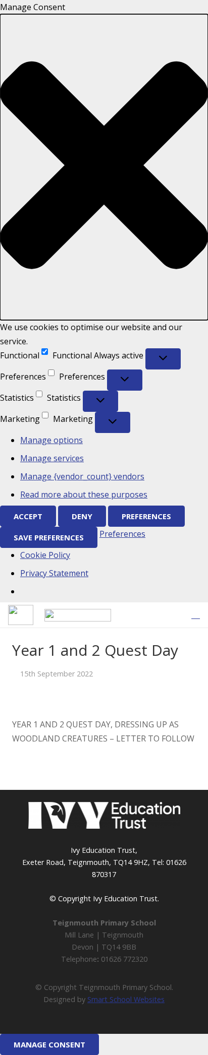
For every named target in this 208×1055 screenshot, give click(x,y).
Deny (82, 516)
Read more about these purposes (83, 494)
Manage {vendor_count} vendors (82, 476)
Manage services (52, 458)
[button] (104, 167)
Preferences (146, 516)
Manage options (51, 440)
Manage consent (49, 1044)
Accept (28, 516)
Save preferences (49, 537)
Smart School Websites (126, 999)
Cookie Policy (45, 555)
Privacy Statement (54, 573)
